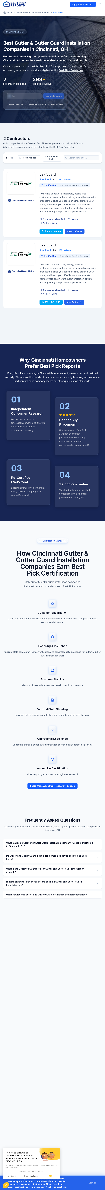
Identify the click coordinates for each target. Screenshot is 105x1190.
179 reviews (65, 250)
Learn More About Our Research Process (52, 786)
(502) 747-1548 (52, 302)
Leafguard (48, 174)
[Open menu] (100, 4)
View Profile (73, 231)
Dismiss (92, 1183)
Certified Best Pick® (52, 157)
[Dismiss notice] (99, 1183)
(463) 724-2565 (53, 231)
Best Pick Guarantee (71, 70)
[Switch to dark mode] (65, 4)
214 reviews (65, 179)
